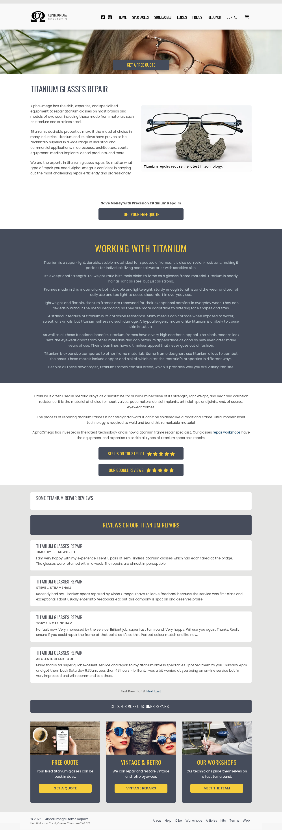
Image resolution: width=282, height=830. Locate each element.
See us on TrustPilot (141, 453)
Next (150, 691)
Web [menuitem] (246, 820)
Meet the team (217, 788)
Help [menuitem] (168, 820)
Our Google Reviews (141, 470)
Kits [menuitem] (223, 820)
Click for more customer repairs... (141, 706)
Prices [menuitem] (197, 17)
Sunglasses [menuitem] (162, 17)
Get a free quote (141, 65)
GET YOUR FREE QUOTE (141, 214)
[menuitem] (247, 17)
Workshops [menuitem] (194, 820)
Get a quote (65, 788)
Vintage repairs (141, 788)
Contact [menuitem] (232, 17)
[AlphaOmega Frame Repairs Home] (38, 17)
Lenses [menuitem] (182, 17)
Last (157, 691)
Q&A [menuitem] (178, 820)
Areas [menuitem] (157, 820)
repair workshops (227, 432)
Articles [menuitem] (211, 820)
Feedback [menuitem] (214, 17)
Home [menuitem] (123, 17)
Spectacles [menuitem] (140, 17)
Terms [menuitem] (234, 820)
